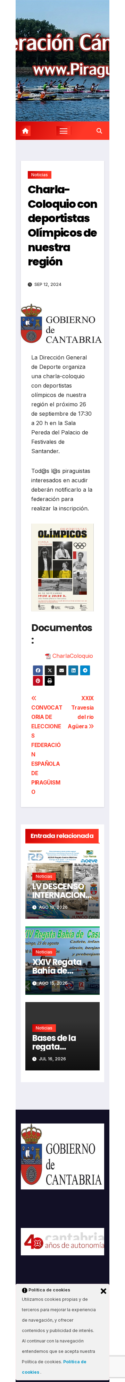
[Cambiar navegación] (63, 131)
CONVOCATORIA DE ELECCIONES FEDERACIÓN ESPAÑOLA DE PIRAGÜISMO (46, 749)
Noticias (39, 174)
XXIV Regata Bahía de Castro (57, 970)
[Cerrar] (103, 1291)
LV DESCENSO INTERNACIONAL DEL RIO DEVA (61, 895)
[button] (99, 130)
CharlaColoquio (72, 655)
